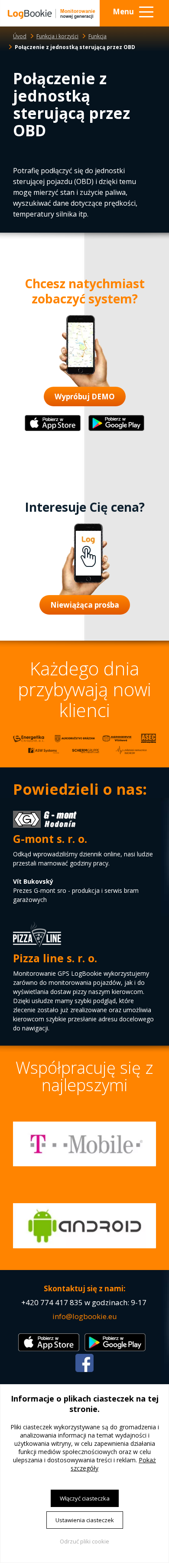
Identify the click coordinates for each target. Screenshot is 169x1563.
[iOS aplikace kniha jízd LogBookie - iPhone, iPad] (53, 429)
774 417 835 (61, 1302)
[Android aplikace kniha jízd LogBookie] (116, 429)
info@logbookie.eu (84, 1316)
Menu (123, 11)
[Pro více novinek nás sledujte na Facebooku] (84, 1369)
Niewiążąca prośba (84, 605)
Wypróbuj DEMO (85, 396)
